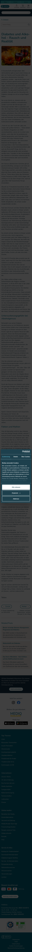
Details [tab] (16, 456)
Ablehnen (16, 498)
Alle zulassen (16, 487)
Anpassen (15, 493)
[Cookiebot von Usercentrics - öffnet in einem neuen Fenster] (22, 452)
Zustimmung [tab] (6, 456)
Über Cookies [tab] (25, 456)
